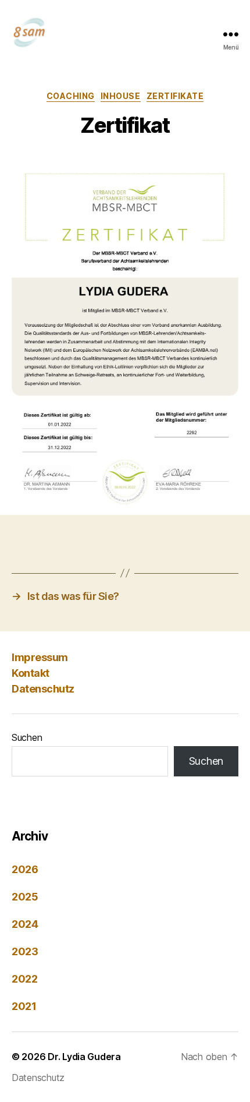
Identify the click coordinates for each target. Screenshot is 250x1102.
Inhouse (121, 96)
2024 (25, 924)
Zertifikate (175, 96)
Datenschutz (43, 689)
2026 (25, 869)
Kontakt (30, 673)
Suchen (27, 737)
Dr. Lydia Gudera (84, 1056)
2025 (25, 897)
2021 (24, 1006)
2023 (25, 951)
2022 (25, 979)
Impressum (40, 657)
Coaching (71, 96)
